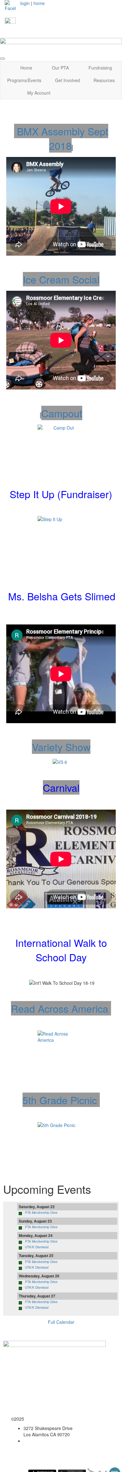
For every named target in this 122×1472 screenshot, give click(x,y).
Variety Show (61, 746)
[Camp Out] (61, 448)
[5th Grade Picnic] (61, 1145)
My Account (38, 93)
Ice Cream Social (61, 279)
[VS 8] (60, 761)
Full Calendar (61, 1322)
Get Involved (67, 80)
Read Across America (61, 1008)
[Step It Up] (61, 539)
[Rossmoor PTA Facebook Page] (10, 5)
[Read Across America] (61, 1054)
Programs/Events (24, 80)
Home (26, 68)
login (25, 3)
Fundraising (100, 68)
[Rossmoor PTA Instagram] (10, 22)
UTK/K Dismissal (36, 1247)
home (39, 3)
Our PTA (60, 68)
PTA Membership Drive (41, 1212)
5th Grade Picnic (61, 1100)
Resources (104, 80)
